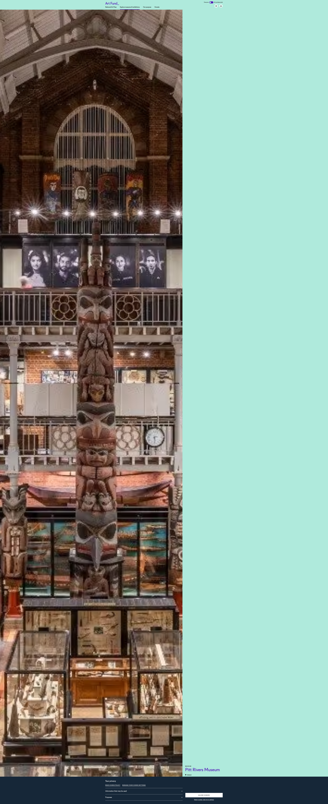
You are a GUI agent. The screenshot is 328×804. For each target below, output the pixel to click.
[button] (204, 795)
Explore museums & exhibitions (130, 7)
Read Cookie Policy (112, 785)
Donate (157, 7)
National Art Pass (111, 7)
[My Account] (221, 6)
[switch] (211, 2)
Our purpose (147, 7)
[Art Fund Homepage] (112, 3)
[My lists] (216, 6)
